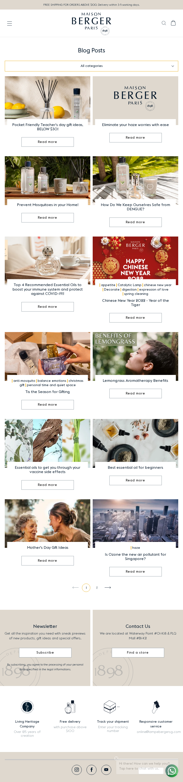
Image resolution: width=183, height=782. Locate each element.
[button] (164, 23)
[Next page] (107, 588)
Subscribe (45, 652)
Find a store (138, 652)
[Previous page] (75, 588)
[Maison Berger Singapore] (91, 23)
